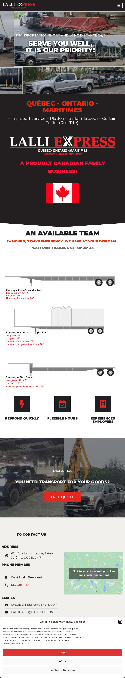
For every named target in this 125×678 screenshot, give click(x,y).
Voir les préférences (62, 670)
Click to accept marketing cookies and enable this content (93, 573)
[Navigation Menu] (119, 5)
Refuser (62, 661)
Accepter (63, 652)
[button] (120, 622)
